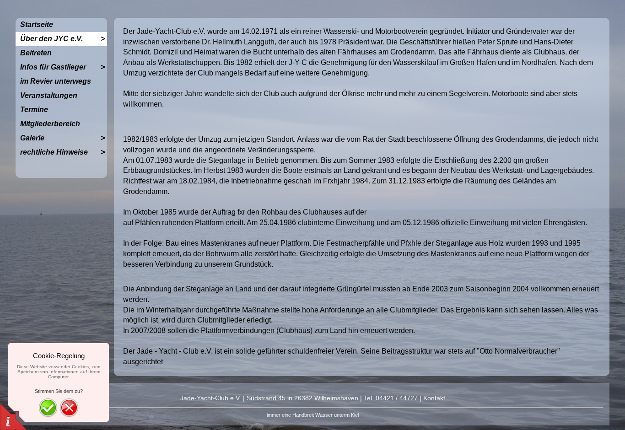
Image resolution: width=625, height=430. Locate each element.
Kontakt (434, 398)
